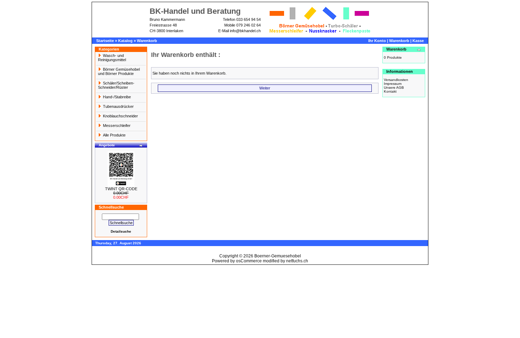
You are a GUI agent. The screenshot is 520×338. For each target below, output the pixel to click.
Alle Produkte (114, 135)
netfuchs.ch (297, 260)
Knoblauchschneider (120, 116)
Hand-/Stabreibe (117, 97)
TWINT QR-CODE (121, 189)
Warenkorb (147, 41)
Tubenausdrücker (118, 106)
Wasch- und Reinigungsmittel (112, 57)
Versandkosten (396, 80)
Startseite (105, 41)
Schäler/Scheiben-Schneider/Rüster (116, 85)
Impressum (392, 84)
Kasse (418, 41)
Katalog (125, 41)
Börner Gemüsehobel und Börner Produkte (119, 71)
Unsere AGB (394, 87)
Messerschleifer (117, 125)
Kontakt (390, 91)
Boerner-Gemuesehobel (277, 256)
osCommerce (249, 260)
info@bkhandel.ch (245, 31)
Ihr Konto (377, 41)
